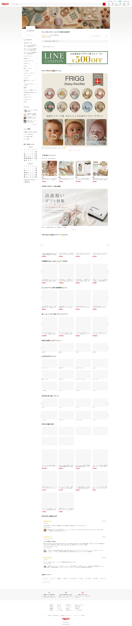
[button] (127, 5)
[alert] (75, 44)
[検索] (104, 7)
